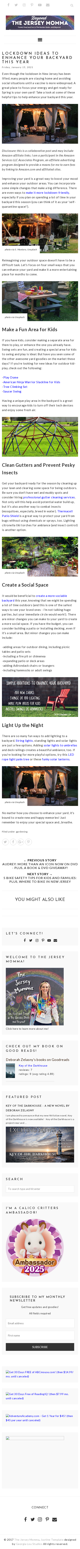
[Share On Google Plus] (20, 842)
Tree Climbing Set (15, 386)
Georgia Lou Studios (29, 1544)
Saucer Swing (12, 391)
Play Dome (10, 377)
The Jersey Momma (26, 1539)
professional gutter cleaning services (49, 497)
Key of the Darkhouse (33, 1065)
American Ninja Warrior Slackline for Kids (31, 382)
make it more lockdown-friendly (47, 192)
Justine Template (52, 1539)
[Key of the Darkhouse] (12, 1071)
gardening (22, 831)
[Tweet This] (5, 842)
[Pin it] (28, 842)
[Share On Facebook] (13, 842)
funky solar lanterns (56, 759)
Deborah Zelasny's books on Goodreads (37, 1060)
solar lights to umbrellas (60, 745)
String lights (24, 740)
